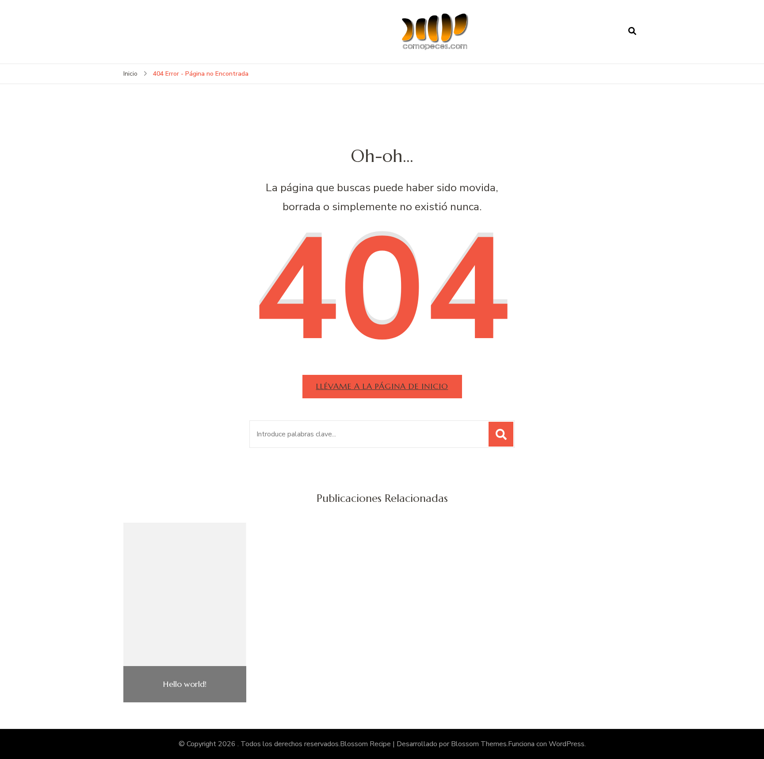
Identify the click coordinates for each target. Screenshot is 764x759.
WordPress (566, 744)
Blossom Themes (479, 744)
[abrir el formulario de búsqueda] (632, 31)
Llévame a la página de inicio (382, 386)
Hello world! (184, 684)
